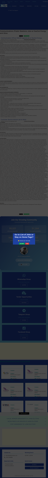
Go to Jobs (22, 243)
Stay (27, 243)
